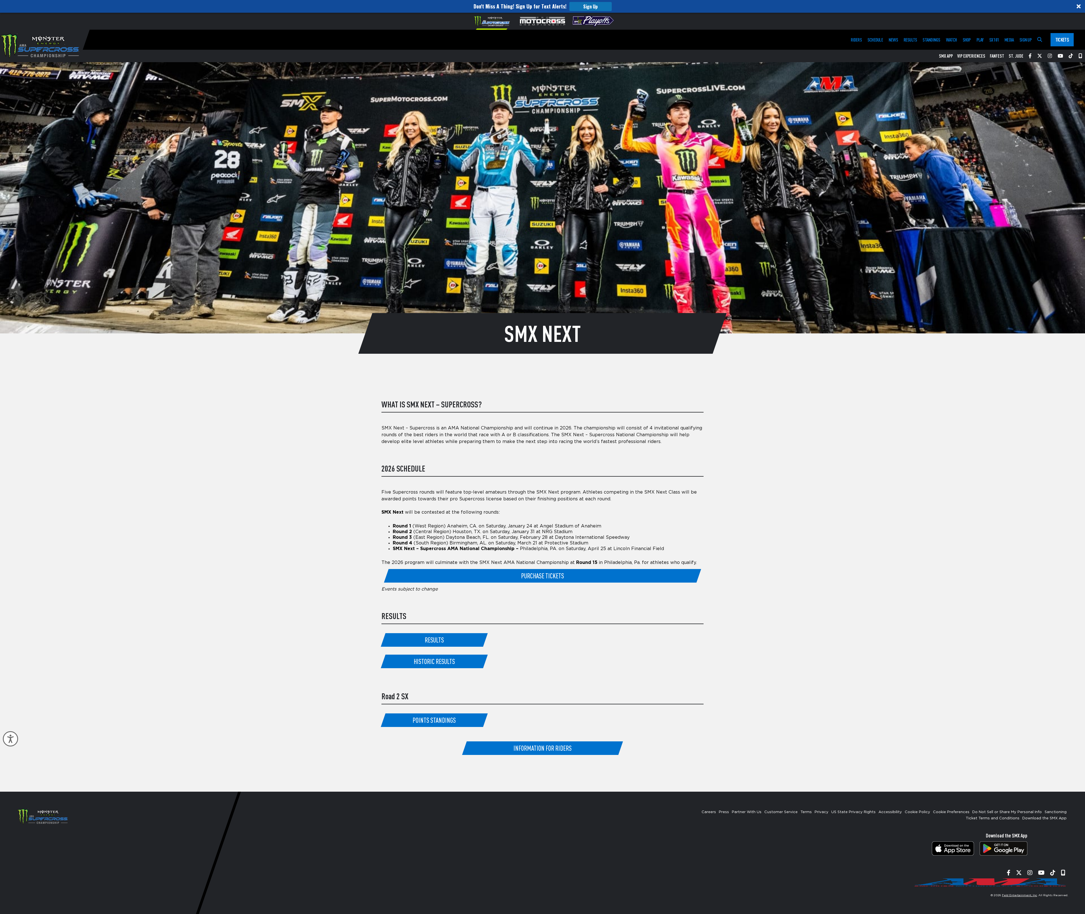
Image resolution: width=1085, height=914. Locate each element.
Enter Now (542, 512)
